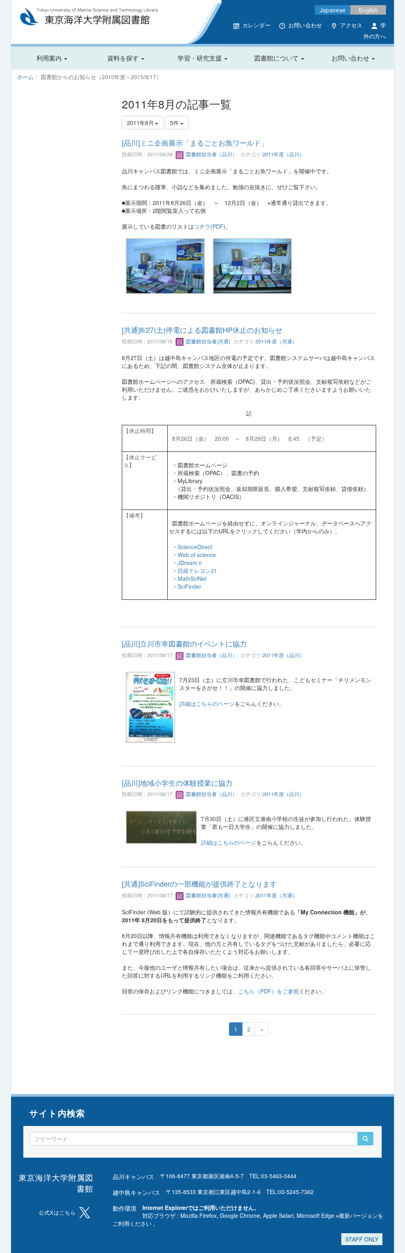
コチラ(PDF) (209, 226)
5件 (175, 123)
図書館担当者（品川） (210, 154)
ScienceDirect (195, 547)
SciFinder (189, 586)
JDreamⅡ (190, 563)
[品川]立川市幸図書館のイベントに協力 (184, 643)
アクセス (351, 25)
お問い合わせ (305, 25)
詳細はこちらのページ (207, 703)
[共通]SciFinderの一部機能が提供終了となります (199, 883)
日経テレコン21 (197, 570)
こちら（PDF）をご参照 (268, 991)
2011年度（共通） (276, 341)
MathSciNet (192, 578)
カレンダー (256, 25)
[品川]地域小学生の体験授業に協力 (177, 782)
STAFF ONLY (362, 1239)
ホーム (25, 77)
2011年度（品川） (284, 154)
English (368, 10)
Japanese (332, 10)
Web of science (197, 555)
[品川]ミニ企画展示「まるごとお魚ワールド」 (195, 142)
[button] (52, 58)
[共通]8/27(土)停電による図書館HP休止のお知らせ (202, 329)
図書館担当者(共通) (207, 341)
